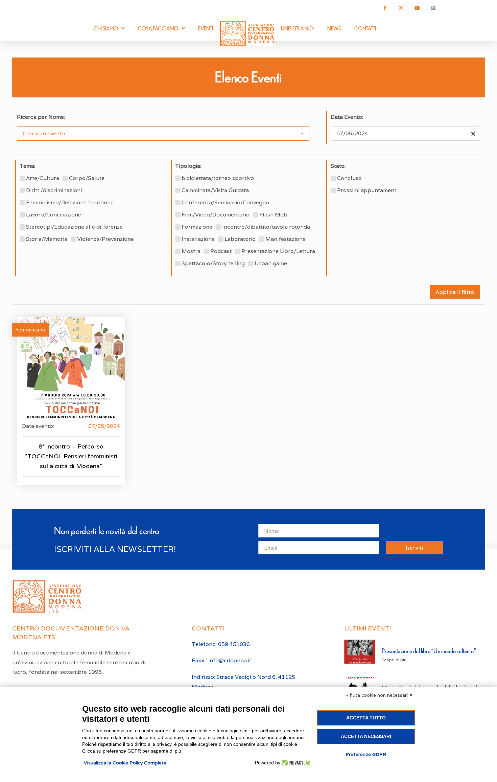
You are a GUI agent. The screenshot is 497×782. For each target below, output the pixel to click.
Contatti (365, 28)
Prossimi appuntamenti (367, 190)
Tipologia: (188, 166)
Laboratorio (240, 239)
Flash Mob (273, 214)
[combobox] (163, 134)
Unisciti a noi (297, 28)
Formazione (197, 227)
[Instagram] (401, 8)
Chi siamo (106, 28)
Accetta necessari (366, 736)
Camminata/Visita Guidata (215, 190)
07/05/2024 (104, 426)
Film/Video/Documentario (216, 214)
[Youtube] (417, 8)
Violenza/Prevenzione (105, 239)
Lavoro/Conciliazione (53, 214)
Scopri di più (394, 659)
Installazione (198, 239)
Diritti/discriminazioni (54, 190)
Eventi (205, 28)
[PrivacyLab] (295, 762)
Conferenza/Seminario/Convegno (225, 202)
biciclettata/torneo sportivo (218, 178)
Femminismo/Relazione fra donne (70, 202)
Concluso (349, 178)
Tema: (27, 166)
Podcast (221, 251)
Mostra (191, 251)
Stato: (338, 166)
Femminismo (30, 329)
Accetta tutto (366, 717)
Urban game (271, 263)
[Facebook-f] (385, 8)
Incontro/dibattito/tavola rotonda (266, 227)
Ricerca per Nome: (41, 117)
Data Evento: (347, 117)
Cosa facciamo (158, 28)
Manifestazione (285, 239)
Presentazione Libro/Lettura (278, 251)
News (334, 28)
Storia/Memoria (46, 239)
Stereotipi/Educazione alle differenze (74, 227)
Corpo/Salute (86, 178)
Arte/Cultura (42, 178)
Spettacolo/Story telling (213, 263)
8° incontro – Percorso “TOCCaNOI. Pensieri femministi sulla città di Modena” (71, 456)
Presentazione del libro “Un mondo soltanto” (429, 650)
